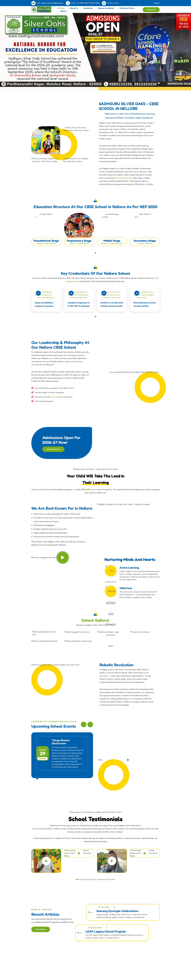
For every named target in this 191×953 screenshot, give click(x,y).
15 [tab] (106, 879)
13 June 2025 (103, 907)
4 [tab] (83, 879)
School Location (113, 3)
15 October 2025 (94, 927)
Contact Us (151, 10)
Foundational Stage (46, 240)
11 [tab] (97, 879)
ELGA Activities (55, 397)
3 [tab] (81, 879)
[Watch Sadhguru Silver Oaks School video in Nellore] (62, 557)
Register (157, 3)
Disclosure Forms (127, 8)
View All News (40, 929)
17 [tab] (110, 879)
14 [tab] (104, 879)
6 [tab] (87, 879)
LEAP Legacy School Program (105, 931)
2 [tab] (78, 879)
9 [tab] (93, 879)
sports (50, 358)
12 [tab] (99, 879)
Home (62, 8)
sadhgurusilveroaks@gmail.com (52, 3)
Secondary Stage (145, 240)
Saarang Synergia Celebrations (117, 911)
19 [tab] (114, 879)
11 (106, 928)
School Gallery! (95, 620)
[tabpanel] (46, 232)
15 (114, 907)
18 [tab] (112, 879)
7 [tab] (89, 879)
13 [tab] (101, 879)
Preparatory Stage (79, 240)
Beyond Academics (106, 8)
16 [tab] (108, 879)
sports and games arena (123, 178)
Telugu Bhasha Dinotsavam (61, 742)
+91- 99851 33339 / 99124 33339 (87, 3)
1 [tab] (95, 252)
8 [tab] (91, 879)
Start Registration (53, 449)
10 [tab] (95, 879)
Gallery (63, 11)
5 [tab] (85, 879)
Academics (88, 8)
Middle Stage (111, 240)
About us (74, 8)
